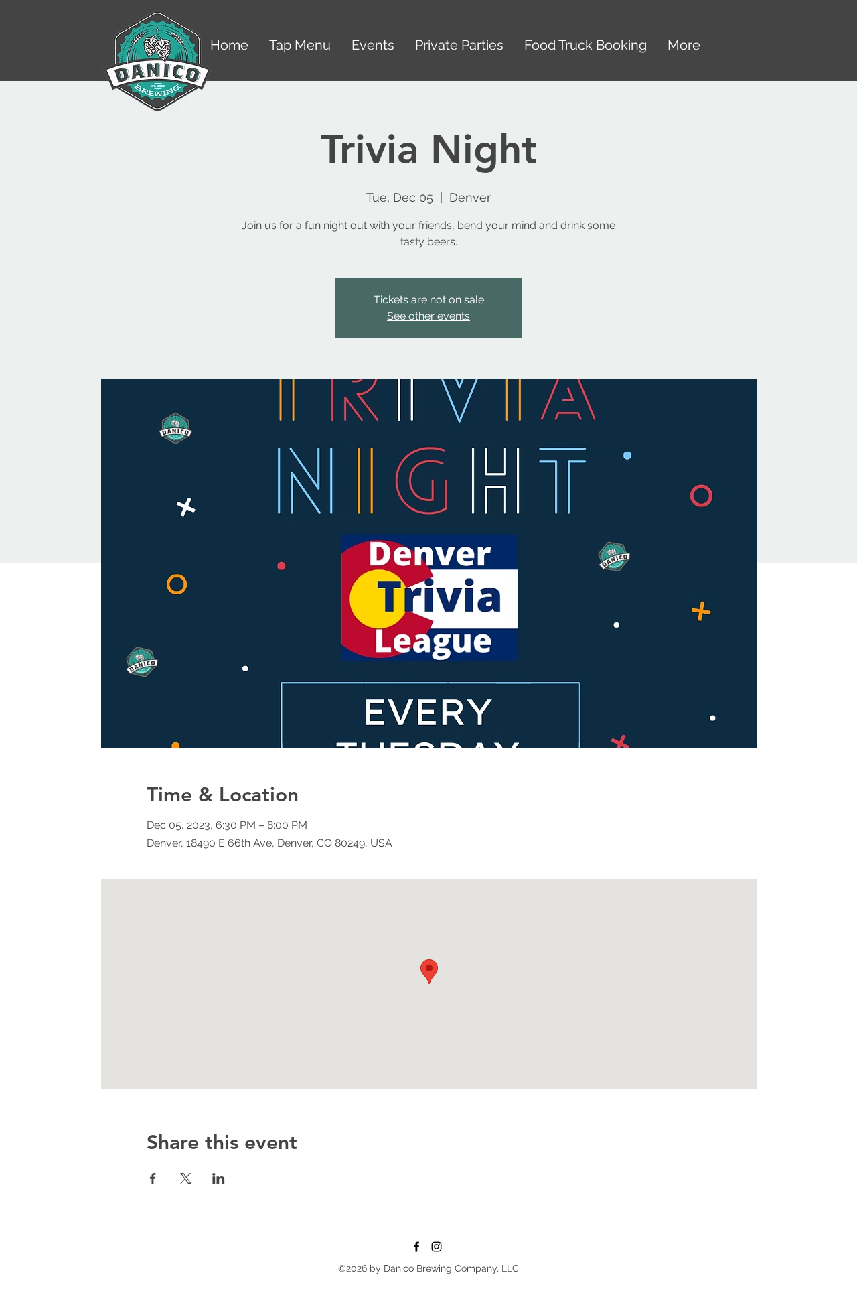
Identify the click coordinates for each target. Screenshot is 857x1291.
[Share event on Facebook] (153, 1178)
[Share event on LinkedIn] (218, 1178)
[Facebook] (416, 1246)
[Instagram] (436, 1246)
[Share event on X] (185, 1178)
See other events (428, 316)
